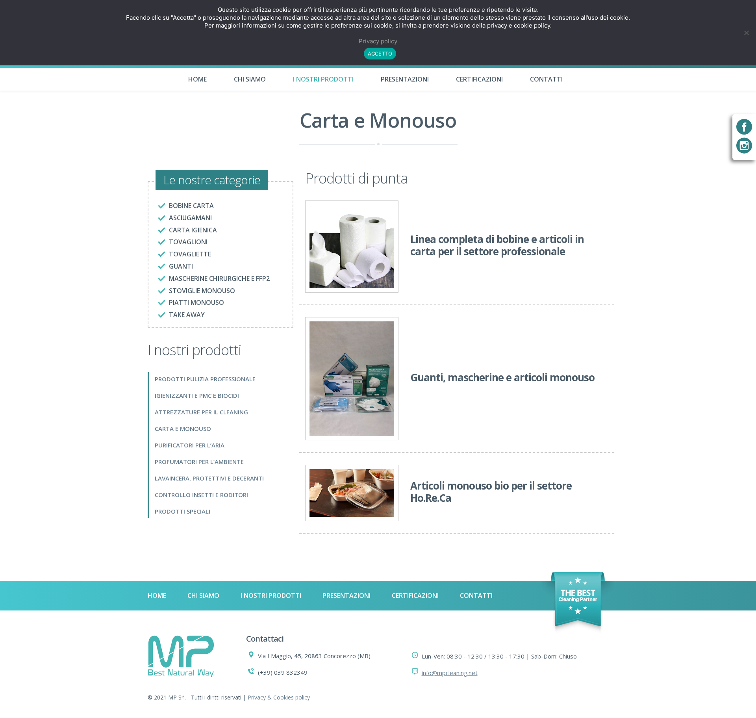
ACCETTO (380, 53)
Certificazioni (479, 79)
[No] (746, 33)
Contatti (546, 79)
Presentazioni (405, 79)
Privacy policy (378, 41)
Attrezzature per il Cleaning (201, 412)
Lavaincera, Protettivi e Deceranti (209, 478)
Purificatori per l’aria (189, 445)
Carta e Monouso (183, 428)
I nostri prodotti (323, 79)
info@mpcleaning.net (450, 673)
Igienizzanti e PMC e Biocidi (197, 395)
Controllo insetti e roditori (201, 495)
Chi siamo (250, 79)
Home (197, 79)
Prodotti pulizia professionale (205, 379)
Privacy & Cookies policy (279, 697)
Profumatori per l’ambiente (199, 462)
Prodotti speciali (182, 511)
